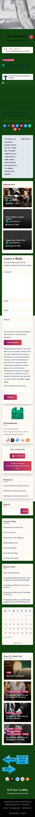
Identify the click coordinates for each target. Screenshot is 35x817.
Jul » (20, 643)
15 (26, 624)
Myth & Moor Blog (9, 548)
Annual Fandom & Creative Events (16, 486)
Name (6, 301)
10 (5, 624)
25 (10, 633)
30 (31, 633)
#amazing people (10, 68)
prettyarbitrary (13, 65)
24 (6, 633)
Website (7, 320)
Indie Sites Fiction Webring (13, 538)
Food (9, 672)
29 (27, 633)
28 (22, 633)
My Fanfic (10, 713)
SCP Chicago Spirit (13, 734)
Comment (8, 272)
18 (10, 629)
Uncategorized (8, 60)
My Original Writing (13, 692)
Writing (25, 692)
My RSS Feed (19, 456)
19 (14, 629)
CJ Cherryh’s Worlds (10, 558)
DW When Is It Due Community (14, 491)
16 (31, 624)
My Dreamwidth (15, 808)
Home (5, 808)
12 (14, 624)
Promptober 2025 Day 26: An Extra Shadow (16, 586)
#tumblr (19, 68)
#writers (25, 68)
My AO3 (23, 813)
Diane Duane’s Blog (10, 553)
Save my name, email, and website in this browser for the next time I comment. (17, 334)
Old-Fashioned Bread (11, 573)
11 (9, 624)
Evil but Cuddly (16, 36)
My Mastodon (14, 813)
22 (27, 629)
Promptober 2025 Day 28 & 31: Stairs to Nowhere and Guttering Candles (17, 579)
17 (5, 629)
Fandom (10, 729)
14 (22, 624)
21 (22, 629)
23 (31, 629)
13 (18, 624)
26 (14, 633)
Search (6, 505)
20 (18, 629)
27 (18, 633)
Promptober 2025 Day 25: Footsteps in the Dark (16, 594)
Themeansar (24, 804)
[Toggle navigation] (3, 37)
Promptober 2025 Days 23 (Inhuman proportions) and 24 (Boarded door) (16, 601)
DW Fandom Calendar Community (16, 496)
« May (15, 643)
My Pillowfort (27, 808)
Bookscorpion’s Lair (10, 543)
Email (6, 310)
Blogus (15, 804)
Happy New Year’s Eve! (15, 240)
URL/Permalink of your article (15, 386)
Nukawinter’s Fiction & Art (13, 527)
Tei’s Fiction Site (9, 533)
